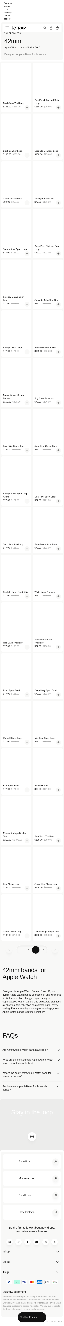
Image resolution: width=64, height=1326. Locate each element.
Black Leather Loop (12, 151)
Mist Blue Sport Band (44, 738)
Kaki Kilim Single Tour (13, 446)
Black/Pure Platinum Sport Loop (47, 247)
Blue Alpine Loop (11, 884)
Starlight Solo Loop (12, 347)
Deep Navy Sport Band (45, 690)
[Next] (55, 950)
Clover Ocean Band (12, 198)
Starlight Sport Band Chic (15, 592)
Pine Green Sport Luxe (45, 544)
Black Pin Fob (41, 785)
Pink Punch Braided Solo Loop (46, 101)
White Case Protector (44, 592)
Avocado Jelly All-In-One (46, 300)
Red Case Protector (13, 642)
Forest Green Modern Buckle (14, 397)
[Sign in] (51, 28)
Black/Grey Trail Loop (13, 103)
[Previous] (9, 950)
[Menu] (7, 28)
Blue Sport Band (11, 785)
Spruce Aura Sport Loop (15, 249)
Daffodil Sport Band (12, 738)
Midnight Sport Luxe (44, 198)
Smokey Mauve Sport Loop (13, 298)
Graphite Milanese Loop (46, 151)
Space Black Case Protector (43, 641)
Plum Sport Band (11, 690)
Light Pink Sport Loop (45, 496)
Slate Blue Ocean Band (45, 446)
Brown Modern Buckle (45, 347)
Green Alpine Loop (12, 931)
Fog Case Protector (44, 398)
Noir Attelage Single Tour (46, 931)
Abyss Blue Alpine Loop (45, 884)
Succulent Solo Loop (13, 544)
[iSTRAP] (19, 27)
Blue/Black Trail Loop (44, 836)
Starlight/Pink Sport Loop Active (15, 495)
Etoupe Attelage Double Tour (14, 835)
